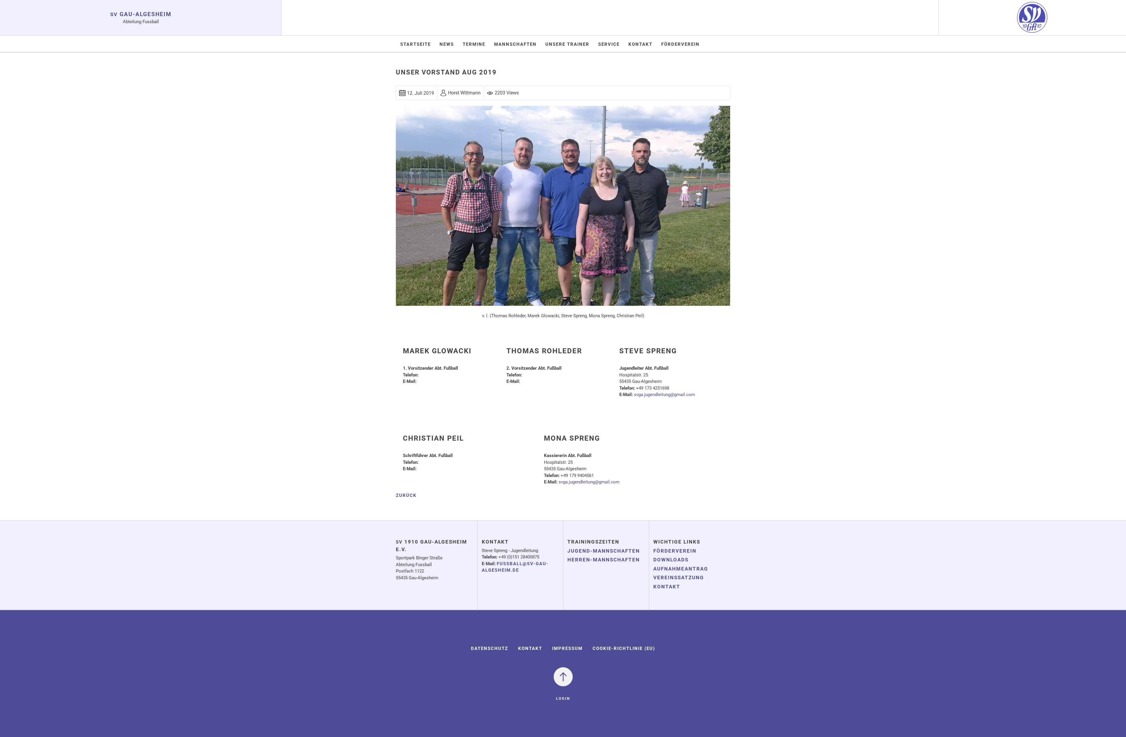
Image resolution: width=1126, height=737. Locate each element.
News (447, 44)
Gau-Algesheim (141, 14)
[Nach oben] (563, 676)
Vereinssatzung (678, 577)
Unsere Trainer (567, 44)
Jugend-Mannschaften (603, 551)
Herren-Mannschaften (603, 560)
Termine (474, 44)
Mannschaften (515, 44)
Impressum (567, 648)
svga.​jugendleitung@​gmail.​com (664, 394)
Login (563, 698)
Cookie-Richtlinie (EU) (624, 648)
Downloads (671, 560)
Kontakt (640, 44)
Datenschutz (489, 648)
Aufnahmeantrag (680, 569)
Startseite (415, 44)
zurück (406, 495)
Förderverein (680, 44)
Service (609, 44)
